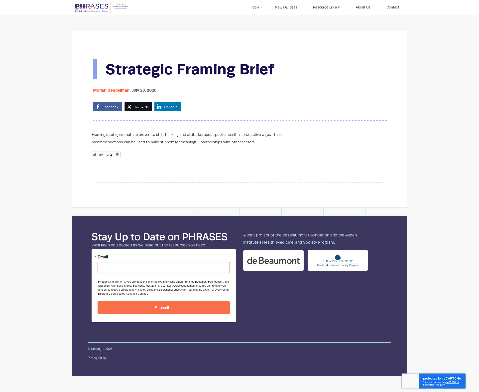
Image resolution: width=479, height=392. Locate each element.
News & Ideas (286, 7)
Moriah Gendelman (111, 90)
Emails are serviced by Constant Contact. (123, 293)
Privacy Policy (97, 358)
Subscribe (164, 307)
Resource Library (326, 7)
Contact (392, 7)
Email (103, 257)
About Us (363, 7)
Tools (255, 7)
